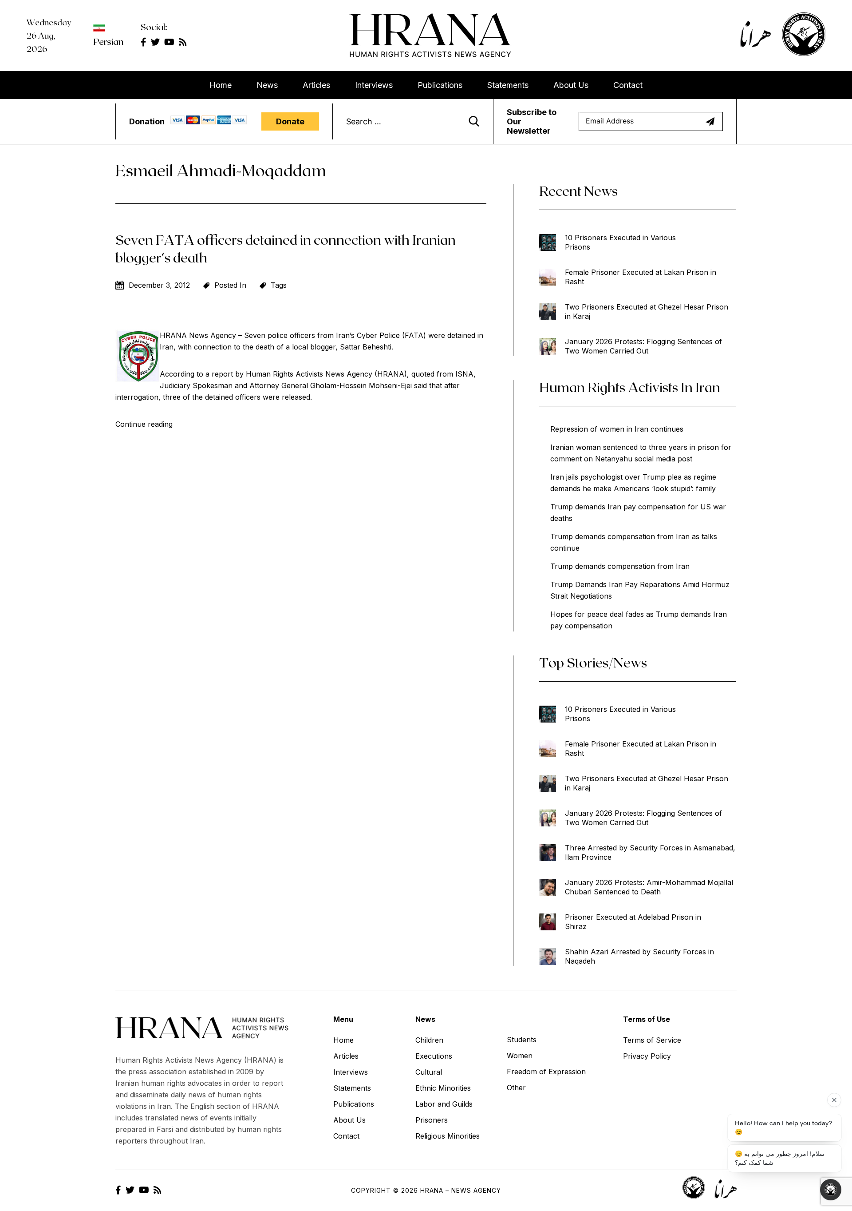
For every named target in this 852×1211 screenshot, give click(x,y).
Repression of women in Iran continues (616, 429)
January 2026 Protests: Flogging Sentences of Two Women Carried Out (643, 346)
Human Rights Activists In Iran (629, 387)
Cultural (428, 1072)
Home (220, 85)
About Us (570, 85)
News (267, 85)
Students (521, 1039)
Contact (628, 85)
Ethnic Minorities (443, 1088)
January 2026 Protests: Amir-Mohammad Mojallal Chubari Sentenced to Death (649, 887)
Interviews (374, 85)
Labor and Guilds (444, 1104)
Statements (508, 85)
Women (519, 1055)
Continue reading (144, 424)
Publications (440, 85)
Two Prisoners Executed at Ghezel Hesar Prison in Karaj (646, 311)
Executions (433, 1056)
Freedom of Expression (546, 1071)
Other (516, 1087)
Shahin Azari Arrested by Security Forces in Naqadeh (639, 956)
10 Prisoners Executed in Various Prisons (620, 242)
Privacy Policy (647, 1056)
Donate (290, 121)
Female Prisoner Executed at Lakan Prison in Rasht (640, 277)
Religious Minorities (447, 1136)
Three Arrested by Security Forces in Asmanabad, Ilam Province (650, 852)
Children (429, 1040)
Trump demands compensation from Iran (620, 566)
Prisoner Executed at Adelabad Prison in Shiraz (633, 922)
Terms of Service (652, 1040)
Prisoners (431, 1120)
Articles (316, 85)
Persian (108, 41)
